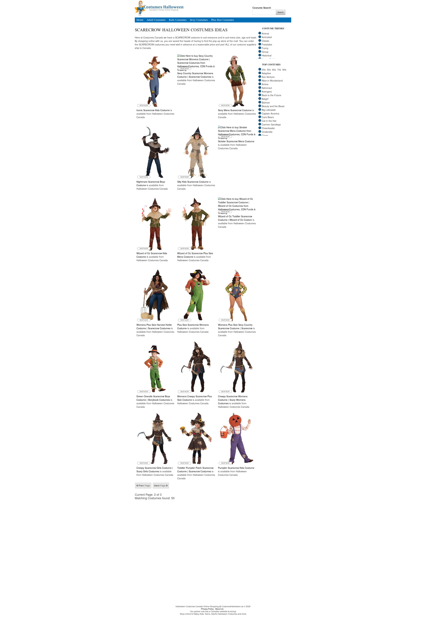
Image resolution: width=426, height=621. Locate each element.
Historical (266, 55)
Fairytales (267, 44)
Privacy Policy (207, 608)
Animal (265, 33)
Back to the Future (271, 95)
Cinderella (267, 131)
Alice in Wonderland (272, 80)
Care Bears (268, 117)
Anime (265, 84)
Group (265, 51)
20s (264, 69)
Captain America (270, 113)
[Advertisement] (198, 523)
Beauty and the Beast (273, 106)
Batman (266, 102)
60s (274, 69)
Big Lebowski (269, 109)
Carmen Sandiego (271, 124)
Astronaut (267, 87)
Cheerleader (268, 128)
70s (279, 69)
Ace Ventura (268, 77)
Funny (265, 48)
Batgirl (265, 98)
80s (284, 69)
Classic (265, 40)
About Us (219, 608)
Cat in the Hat (269, 120)
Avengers (267, 91)
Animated (267, 37)
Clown (265, 135)
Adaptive (266, 73)
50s (269, 69)
